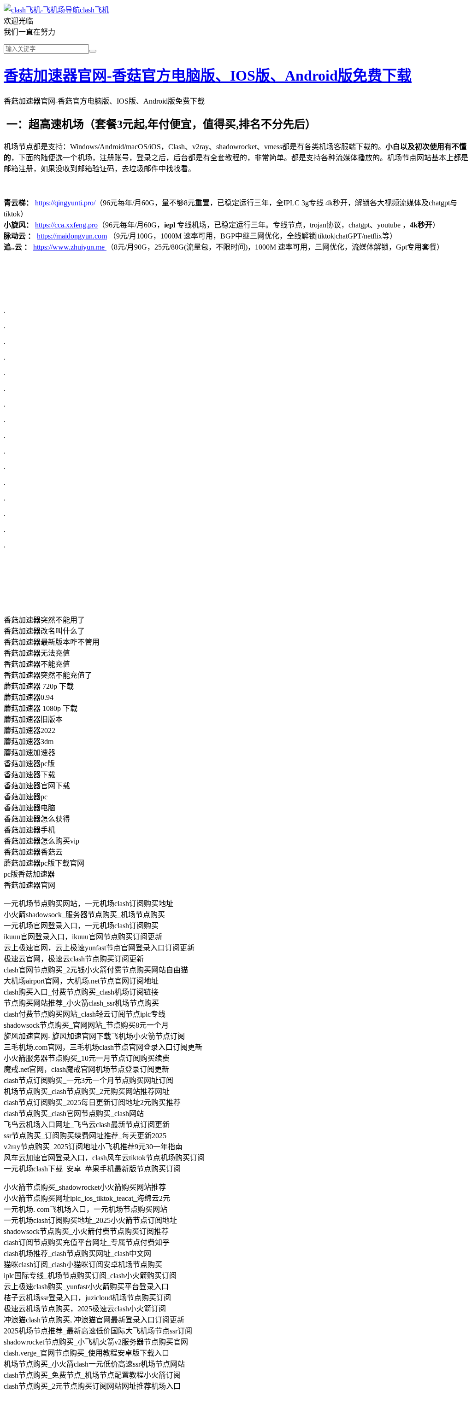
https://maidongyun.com (72, 236)
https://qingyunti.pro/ (65, 203)
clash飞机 (94, 10)
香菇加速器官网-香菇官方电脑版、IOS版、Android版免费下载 (208, 75)
